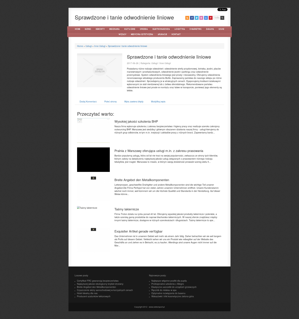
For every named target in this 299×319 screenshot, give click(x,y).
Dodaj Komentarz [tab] (88, 101)
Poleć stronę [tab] (110, 101)
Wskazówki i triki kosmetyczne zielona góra (172, 296)
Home (80, 46)
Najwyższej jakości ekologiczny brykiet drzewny (100, 283)
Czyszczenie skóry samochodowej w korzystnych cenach (105, 290)
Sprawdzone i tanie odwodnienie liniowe (127, 46)
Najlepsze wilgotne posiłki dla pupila (169, 280)
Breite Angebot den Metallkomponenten (141, 179)
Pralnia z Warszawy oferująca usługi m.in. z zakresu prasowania (158, 150)
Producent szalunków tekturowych (93, 296)
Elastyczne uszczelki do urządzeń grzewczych (174, 286)
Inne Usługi (99, 46)
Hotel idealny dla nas (87, 293)
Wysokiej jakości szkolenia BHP (136, 121)
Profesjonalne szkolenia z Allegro (167, 283)
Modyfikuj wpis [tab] (158, 101)
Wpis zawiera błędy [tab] (133, 101)
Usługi (88, 46)
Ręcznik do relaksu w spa (163, 290)
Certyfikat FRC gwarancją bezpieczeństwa (98, 280)
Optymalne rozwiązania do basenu (168, 293)
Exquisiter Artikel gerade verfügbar (138, 231)
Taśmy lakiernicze (126, 209)
